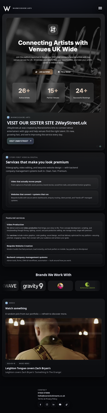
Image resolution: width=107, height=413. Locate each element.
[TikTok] (66, 404)
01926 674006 (44, 393)
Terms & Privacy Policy (47, 399)
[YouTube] (60, 404)
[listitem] (78, 286)
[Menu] (100, 8)
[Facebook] (40, 404)
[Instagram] (47, 404)
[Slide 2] (100, 146)
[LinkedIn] (53, 404)
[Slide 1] (97, 146)
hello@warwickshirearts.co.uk (51, 396)
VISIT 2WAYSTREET (20, 141)
